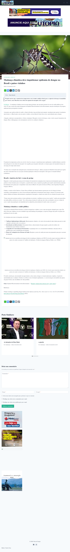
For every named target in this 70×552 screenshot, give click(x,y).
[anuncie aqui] (35, 26)
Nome (4, 392)
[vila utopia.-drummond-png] (12, 481)
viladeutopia (7, 344)
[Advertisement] (35, 132)
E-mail (38, 392)
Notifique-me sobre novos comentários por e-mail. (15, 399)
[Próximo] (66, 336)
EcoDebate (6, 104)
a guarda (41, 342)
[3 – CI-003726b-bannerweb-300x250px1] (12, 438)
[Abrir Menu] (64, 3)
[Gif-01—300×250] (12, 419)
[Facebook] (33, 545)
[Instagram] (36, 545)
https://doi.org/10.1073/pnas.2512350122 (14, 293)
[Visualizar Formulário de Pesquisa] (67, 2)
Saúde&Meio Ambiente (9, 77)
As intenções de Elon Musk (12, 342)
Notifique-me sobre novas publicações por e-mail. (15, 402)
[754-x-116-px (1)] (35, 15)
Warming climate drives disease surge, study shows (43, 283)
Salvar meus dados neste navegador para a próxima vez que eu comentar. (18, 395)
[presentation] (18, 328)
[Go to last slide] (4, 336)
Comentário (5, 373)
